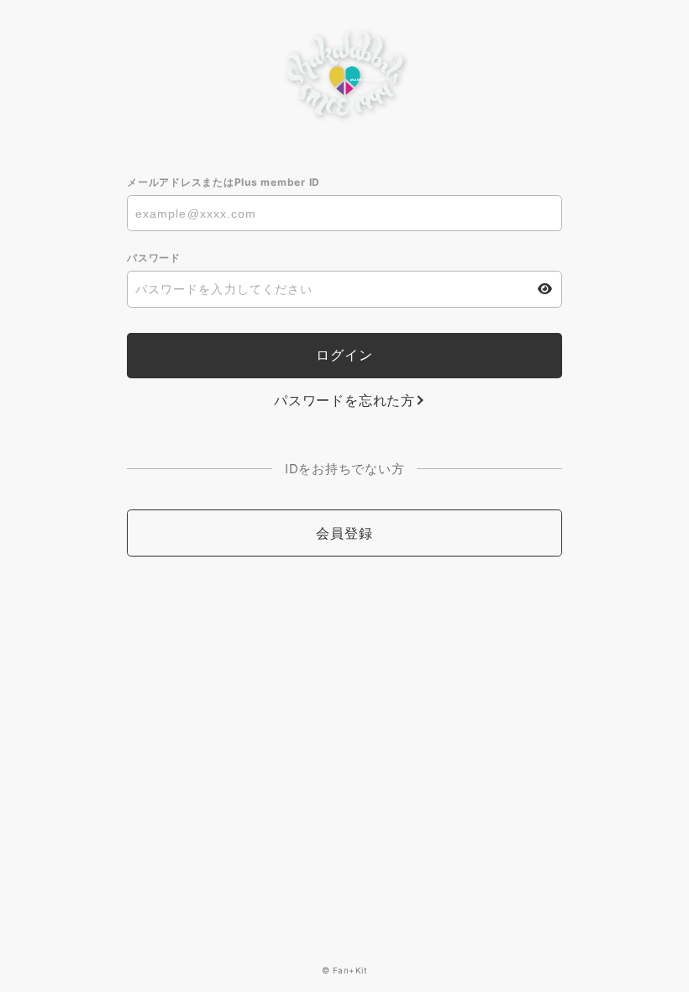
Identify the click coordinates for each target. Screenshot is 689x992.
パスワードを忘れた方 (344, 400)
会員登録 (344, 533)
